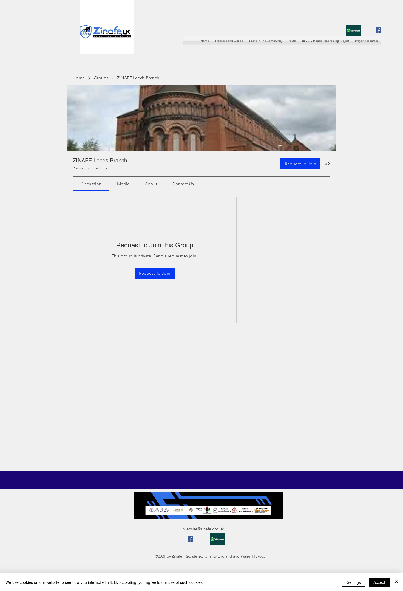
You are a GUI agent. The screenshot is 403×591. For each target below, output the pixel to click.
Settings (354, 582)
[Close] (396, 582)
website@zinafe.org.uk (203, 528)
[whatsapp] (353, 30)
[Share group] (327, 163)
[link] (90, 183)
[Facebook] (378, 30)
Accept (379, 582)
